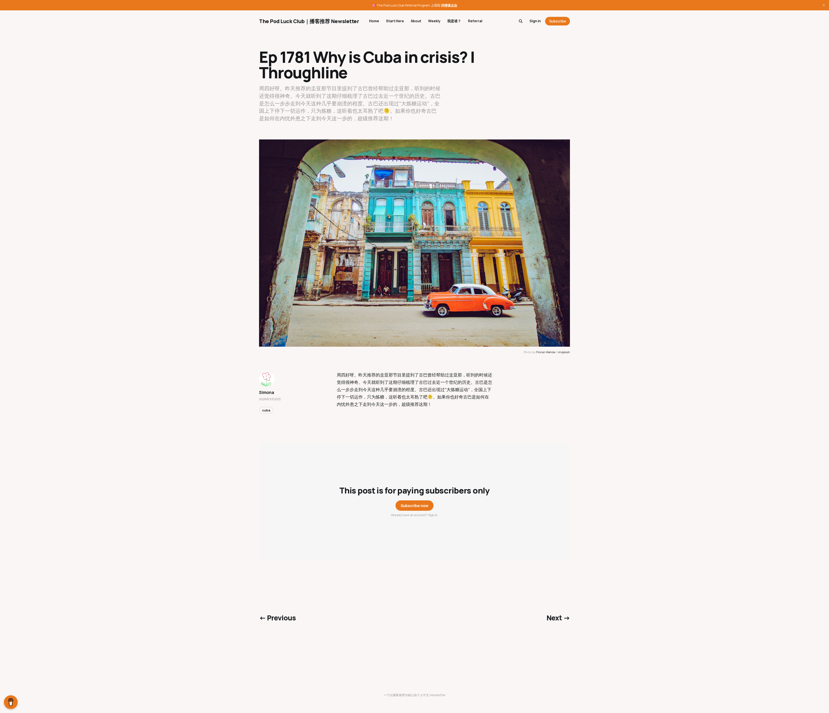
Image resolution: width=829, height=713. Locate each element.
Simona (266, 392)
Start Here (395, 21)
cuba (266, 410)
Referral (475, 21)
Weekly (434, 21)
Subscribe (557, 21)
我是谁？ (454, 21)
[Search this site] (520, 21)
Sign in (535, 21)
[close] (823, 5)
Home (374, 21)
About (416, 21)
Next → (558, 618)
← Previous (277, 618)
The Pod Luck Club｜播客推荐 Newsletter (309, 21)
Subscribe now (415, 505)
